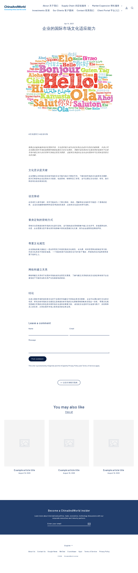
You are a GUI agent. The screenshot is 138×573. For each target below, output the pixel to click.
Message (32, 340)
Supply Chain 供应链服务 (74, 5)
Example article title (24, 470)
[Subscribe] (89, 523)
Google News (52, 551)
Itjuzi (80, 551)
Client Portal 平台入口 (108, 10)
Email (72, 329)
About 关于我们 (50, 5)
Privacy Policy (73, 366)
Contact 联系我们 (85, 10)
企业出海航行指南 (70, 382)
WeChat (62, 551)
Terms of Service (88, 366)
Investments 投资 (41, 10)
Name (31, 329)
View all (69, 411)
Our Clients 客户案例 (63, 10)
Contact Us (41, 551)
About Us (31, 551)
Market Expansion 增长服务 (106, 5)
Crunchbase (71, 551)
